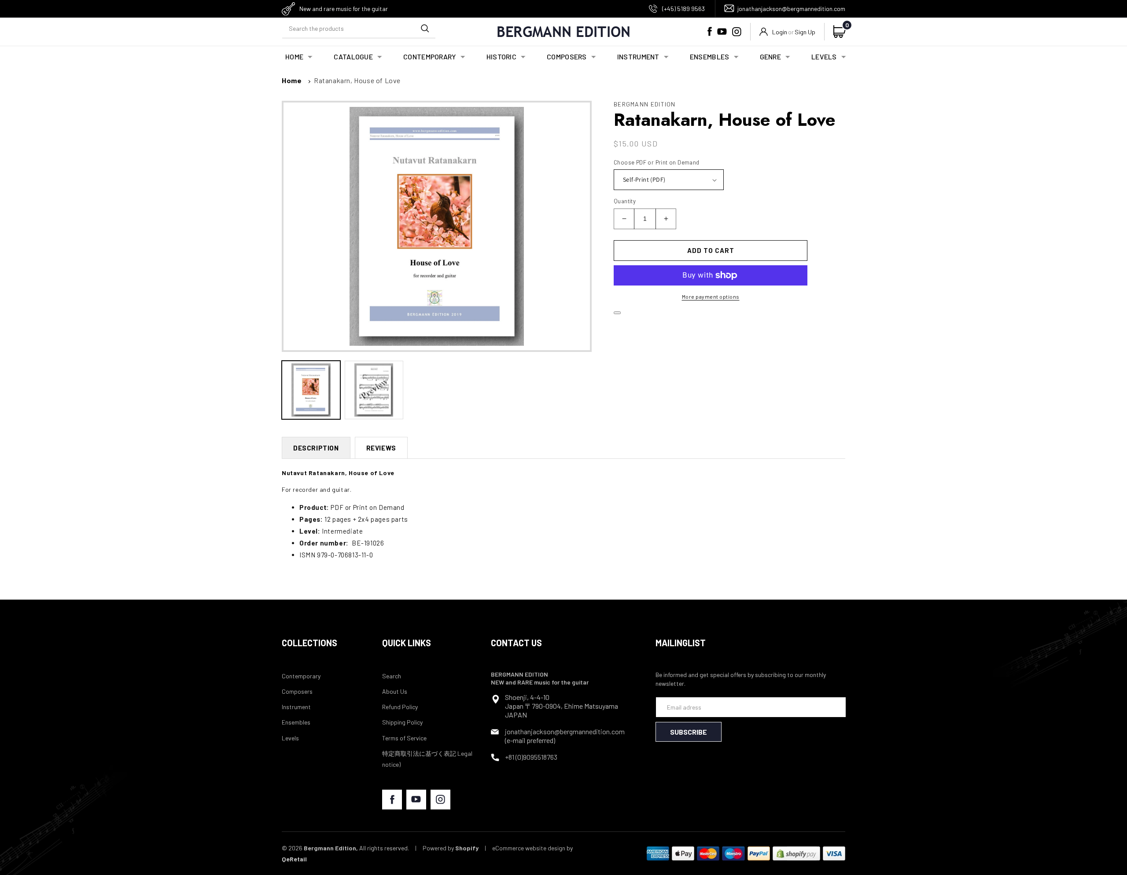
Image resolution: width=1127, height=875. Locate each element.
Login (779, 32)
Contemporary (301, 676)
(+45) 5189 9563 (683, 8)
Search (391, 676)
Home (292, 80)
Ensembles (296, 722)
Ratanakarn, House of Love (357, 80)
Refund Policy (400, 706)
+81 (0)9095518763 (531, 757)
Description (316, 448)
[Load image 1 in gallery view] (311, 390)
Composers (297, 691)
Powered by (451, 848)
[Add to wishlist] (617, 312)
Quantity (625, 201)
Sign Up (805, 32)
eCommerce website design (528, 848)
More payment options (711, 296)
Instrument (296, 706)
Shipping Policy (402, 722)
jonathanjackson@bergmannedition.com (791, 8)
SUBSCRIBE (688, 732)
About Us (394, 691)
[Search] (424, 28)
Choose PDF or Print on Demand (657, 162)
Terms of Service (404, 738)
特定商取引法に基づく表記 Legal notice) (427, 759)
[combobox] (358, 28)
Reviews (381, 448)
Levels (290, 738)
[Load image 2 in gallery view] (374, 390)
